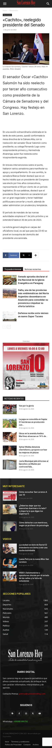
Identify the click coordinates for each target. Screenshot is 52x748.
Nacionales (13, 10)
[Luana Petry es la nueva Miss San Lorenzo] (10, 563)
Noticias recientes (33, 269)
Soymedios (7, 736)
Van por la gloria (26, 406)
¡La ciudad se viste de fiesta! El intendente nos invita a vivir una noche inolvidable (33, 547)
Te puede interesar (12, 269)
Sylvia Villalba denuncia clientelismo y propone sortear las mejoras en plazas (33, 450)
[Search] (48, 4)
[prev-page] (4, 327)
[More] (36, 255)
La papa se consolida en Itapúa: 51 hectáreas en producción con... (33, 422)
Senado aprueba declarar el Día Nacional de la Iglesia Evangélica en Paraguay (32, 279)
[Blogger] (12, 713)
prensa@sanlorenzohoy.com (32, 693)
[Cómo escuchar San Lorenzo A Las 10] (10, 496)
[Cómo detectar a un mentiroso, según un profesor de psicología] (10, 526)
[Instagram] (26, 713)
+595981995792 (20, 721)
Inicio (5, 10)
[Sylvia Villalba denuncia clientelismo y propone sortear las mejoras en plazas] (10, 450)
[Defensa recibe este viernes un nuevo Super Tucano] (10, 316)
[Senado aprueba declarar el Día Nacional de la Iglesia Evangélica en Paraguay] (10, 280)
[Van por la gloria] (10, 409)
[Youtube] (39, 713)
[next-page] (9, 327)
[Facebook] (19, 713)
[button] (4, 4)
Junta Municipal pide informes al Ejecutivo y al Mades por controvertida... (33, 464)
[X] (32, 713)
